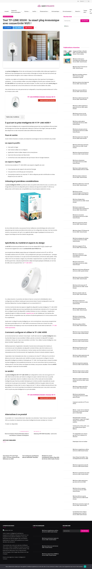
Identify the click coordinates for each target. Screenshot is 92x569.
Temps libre (85, 11)
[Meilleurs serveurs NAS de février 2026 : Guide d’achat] (67, 92)
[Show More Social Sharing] (35, 27)
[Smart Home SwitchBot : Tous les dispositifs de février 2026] (67, 459)
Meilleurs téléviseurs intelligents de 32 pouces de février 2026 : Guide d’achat (80, 60)
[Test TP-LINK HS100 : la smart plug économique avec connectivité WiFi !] (31, 49)
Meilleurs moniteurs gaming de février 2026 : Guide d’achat (80, 363)
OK (85, 566)
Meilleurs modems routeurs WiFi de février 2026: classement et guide (80, 76)
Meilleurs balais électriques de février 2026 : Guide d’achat (81, 83)
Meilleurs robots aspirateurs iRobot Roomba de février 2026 (80, 168)
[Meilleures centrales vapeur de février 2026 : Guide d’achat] (67, 506)
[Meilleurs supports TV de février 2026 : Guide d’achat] (67, 248)
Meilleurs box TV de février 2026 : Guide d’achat (80, 67)
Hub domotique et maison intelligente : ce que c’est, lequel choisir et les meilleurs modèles (81, 420)
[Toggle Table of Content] (21, 117)
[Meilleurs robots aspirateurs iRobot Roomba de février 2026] (67, 170)
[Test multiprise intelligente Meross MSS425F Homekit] (31, 449)
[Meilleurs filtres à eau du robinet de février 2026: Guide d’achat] (67, 498)
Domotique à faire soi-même (80, 441)
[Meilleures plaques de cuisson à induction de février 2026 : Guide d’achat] (67, 240)
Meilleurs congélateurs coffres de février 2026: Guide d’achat (81, 450)
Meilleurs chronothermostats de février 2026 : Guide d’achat (80, 340)
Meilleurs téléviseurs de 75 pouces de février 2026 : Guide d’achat (80, 286)
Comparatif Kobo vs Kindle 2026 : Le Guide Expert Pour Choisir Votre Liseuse (80, 52)
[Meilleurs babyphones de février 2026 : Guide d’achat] (67, 310)
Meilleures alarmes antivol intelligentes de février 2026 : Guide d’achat (80, 130)
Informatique (55, 11)
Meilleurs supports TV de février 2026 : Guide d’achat (80, 246)
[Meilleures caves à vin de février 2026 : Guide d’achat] (67, 115)
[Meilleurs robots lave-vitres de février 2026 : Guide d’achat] (67, 185)
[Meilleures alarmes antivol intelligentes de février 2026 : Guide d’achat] (67, 131)
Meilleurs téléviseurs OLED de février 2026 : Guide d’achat (80, 278)
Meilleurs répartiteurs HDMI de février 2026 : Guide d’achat (50, 554)
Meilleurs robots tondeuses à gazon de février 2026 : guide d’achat (80, 107)
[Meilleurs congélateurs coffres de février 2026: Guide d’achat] (67, 451)
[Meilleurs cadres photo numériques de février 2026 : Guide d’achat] (67, 123)
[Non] (90, 566)
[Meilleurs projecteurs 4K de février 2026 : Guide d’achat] (67, 224)
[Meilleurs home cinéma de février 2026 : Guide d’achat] (67, 178)
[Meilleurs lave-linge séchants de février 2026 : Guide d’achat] (67, 334)
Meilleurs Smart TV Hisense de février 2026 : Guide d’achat (81, 231)
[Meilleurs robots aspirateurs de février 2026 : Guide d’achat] (67, 357)
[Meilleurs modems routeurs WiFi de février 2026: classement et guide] (67, 76)
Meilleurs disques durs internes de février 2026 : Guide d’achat (81, 201)
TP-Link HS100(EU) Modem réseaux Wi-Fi (41, 97)
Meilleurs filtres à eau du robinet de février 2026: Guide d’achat (80, 497)
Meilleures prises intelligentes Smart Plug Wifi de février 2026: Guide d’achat (50, 457)
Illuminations (44, 11)
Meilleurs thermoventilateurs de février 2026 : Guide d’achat (81, 153)
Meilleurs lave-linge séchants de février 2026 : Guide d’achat (81, 332)
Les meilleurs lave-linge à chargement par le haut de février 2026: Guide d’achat (80, 513)
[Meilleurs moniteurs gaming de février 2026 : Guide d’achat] (67, 365)
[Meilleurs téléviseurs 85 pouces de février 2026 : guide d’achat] (67, 271)
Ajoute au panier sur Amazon (47, 100)
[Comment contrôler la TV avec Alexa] (67, 404)
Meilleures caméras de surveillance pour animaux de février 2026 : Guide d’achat (81, 208)
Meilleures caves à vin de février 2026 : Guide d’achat (80, 114)
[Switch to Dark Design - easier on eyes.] (78, 1)
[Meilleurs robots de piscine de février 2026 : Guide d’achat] (67, 100)
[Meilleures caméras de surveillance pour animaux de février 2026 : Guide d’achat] (67, 209)
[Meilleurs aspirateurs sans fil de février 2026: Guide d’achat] (67, 467)
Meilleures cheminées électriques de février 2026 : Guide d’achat (80, 162)
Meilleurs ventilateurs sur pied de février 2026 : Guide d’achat (81, 473)
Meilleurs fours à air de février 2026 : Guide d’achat (50, 546)
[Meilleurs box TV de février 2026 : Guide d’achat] (67, 68)
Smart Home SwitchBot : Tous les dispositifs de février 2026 (80, 457)
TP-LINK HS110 (28, 263)
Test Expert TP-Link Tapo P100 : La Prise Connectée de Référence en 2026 (11, 457)
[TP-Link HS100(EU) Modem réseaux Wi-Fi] (16, 103)
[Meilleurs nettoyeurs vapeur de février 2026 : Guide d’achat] (37, 540)
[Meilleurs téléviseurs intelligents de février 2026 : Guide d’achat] (67, 263)
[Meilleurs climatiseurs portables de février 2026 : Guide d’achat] (67, 318)
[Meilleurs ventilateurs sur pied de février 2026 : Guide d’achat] (67, 474)
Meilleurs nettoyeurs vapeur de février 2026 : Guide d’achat (50, 539)
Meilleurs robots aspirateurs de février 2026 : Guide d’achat (81, 356)
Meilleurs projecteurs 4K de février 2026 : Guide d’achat (80, 223)
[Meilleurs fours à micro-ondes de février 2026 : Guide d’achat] (67, 373)
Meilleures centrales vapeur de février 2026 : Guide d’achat (81, 504)
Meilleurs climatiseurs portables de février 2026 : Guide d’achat (79, 318)
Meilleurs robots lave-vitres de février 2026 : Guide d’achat (81, 184)
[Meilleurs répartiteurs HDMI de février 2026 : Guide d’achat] (37, 555)
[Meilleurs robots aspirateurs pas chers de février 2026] (67, 482)
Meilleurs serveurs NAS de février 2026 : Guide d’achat (80, 90)
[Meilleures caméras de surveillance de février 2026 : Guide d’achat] (67, 302)
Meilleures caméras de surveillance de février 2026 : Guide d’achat (80, 302)
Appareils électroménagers (15, 11)
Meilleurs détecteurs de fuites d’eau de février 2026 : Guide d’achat (80, 146)
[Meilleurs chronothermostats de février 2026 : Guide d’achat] (67, 341)
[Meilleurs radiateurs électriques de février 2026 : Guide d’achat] (67, 256)
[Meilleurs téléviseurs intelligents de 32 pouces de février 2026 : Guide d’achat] (67, 61)
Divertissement (67, 11)
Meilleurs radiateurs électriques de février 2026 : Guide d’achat (80, 255)
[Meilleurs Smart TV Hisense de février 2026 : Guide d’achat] (67, 232)
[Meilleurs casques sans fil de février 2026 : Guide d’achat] (67, 388)
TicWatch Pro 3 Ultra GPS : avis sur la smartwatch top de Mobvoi (81, 427)
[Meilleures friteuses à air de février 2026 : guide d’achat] (67, 349)
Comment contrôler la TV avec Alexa (81, 402)
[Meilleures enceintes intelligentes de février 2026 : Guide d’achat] (67, 217)
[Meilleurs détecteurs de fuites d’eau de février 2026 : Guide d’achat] (67, 146)
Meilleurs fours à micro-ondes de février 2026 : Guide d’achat (80, 371)
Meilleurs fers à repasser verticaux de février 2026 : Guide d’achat (80, 490)
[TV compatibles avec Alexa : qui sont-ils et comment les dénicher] (67, 435)
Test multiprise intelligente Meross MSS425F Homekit (30, 456)
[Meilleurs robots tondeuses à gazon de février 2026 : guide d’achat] (67, 107)
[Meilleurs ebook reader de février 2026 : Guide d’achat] (67, 295)
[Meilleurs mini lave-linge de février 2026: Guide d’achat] (67, 139)
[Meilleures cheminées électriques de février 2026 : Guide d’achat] (67, 162)
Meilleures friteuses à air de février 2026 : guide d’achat (80, 348)
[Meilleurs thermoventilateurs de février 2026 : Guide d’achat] (67, 154)
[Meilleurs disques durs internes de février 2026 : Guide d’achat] (67, 201)
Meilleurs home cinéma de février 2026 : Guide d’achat (80, 176)
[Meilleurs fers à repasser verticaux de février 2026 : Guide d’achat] (67, 490)
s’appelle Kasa (29, 313)
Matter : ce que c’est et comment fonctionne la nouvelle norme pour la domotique (81, 411)
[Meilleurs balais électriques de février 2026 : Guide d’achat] (67, 84)
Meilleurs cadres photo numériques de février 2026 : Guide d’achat (80, 123)
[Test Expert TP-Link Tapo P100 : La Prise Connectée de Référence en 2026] (11, 449)
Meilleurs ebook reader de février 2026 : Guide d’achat (80, 293)
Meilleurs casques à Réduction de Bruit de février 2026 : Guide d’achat (81, 380)
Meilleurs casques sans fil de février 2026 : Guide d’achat (80, 387)
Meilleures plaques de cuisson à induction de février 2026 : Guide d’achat (80, 240)
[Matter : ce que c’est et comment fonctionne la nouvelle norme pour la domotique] (67, 412)
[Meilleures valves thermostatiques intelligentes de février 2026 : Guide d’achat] (67, 193)
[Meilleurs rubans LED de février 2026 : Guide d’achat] (67, 326)
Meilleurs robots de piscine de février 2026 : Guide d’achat (80, 98)
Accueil (7, 11)
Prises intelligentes (8, 16)
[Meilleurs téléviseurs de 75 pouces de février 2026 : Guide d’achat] (67, 287)
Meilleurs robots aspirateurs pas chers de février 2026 (80, 481)
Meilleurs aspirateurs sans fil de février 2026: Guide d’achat (80, 465)
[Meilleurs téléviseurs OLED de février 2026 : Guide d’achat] (67, 279)
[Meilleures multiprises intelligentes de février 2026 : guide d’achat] (67, 396)
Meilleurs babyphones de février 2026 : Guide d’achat (80, 309)
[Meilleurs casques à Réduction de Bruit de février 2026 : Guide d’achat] (67, 380)
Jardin (34, 11)
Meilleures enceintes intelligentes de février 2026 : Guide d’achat (80, 216)
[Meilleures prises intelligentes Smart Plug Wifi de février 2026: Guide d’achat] (51, 449)
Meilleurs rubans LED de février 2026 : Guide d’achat (80, 324)
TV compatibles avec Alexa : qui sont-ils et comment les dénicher (80, 435)
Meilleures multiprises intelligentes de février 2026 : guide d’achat (80, 396)
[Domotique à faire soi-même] (67, 443)
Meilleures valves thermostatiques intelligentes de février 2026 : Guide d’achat (80, 193)
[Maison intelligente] (46, 5)
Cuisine (26, 11)
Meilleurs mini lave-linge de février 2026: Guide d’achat (80, 137)
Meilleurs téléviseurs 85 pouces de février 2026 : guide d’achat (81, 270)
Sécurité (77, 11)
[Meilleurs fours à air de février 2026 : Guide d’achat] (37, 548)
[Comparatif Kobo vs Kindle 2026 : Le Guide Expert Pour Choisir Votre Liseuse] (67, 53)
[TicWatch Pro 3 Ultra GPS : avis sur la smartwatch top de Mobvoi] (67, 428)
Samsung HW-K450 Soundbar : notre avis (45, 433)
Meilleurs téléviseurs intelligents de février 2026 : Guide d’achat (80, 263)
